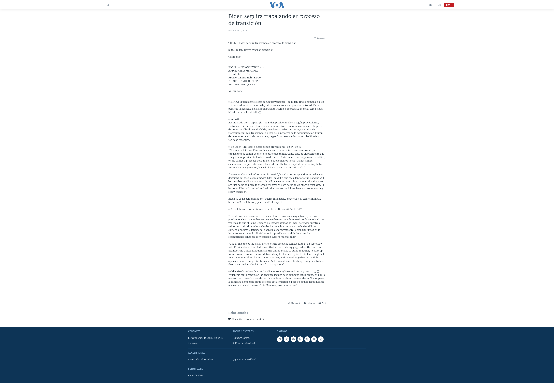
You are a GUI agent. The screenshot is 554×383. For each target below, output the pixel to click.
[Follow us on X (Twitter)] (286, 339)
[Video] (430, 5)
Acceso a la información (200, 359)
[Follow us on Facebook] (279, 339)
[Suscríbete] (314, 339)
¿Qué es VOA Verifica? (244, 359)
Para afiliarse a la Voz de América (205, 338)
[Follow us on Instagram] (320, 339)
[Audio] (439, 5)
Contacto (193, 343)
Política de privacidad (244, 343)
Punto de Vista (195, 375)
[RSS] (300, 339)
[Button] (320, 38)
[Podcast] (307, 339)
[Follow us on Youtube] (293, 339)
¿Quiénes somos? (241, 338)
